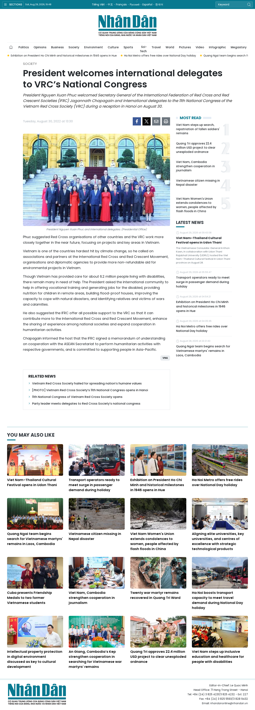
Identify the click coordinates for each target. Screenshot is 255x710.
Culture (113, 47)
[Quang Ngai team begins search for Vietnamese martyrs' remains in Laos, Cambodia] (35, 514)
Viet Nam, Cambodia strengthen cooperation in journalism (195, 166)
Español (147, 4)
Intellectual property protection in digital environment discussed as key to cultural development (34, 659)
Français (121, 4)
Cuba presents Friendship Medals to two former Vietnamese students (29, 597)
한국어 (159, 4)
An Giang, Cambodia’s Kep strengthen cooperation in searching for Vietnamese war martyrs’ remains (95, 659)
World (170, 47)
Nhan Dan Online (127, 26)
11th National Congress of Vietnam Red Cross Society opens (77, 397)
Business (57, 47)
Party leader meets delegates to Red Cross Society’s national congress (86, 403)
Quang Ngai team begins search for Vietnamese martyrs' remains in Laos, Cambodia (203, 350)
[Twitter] (146, 121)
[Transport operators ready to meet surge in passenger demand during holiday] (97, 460)
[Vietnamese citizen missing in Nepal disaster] (97, 514)
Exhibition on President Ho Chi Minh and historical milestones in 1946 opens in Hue (202, 306)
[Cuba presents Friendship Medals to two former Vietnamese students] (35, 573)
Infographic (217, 47)
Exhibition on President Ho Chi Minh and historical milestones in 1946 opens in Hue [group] (64, 55)
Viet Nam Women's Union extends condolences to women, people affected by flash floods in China (196, 205)
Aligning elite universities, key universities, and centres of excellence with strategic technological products (218, 541)
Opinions (40, 47)
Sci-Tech (143, 48)
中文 (110, 4)
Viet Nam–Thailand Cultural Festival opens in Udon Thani (199, 240)
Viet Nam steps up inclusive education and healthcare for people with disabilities (218, 656)
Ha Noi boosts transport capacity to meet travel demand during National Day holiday (217, 600)
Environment (93, 47)
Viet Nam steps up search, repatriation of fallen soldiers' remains (198, 129)
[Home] (11, 47)
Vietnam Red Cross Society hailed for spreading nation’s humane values (87, 383)
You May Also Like (31, 435)
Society (74, 47)
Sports (128, 47)
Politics (23, 47)
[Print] (166, 121)
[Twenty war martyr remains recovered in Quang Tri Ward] (158, 573)
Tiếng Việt (98, 4)
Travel (156, 47)
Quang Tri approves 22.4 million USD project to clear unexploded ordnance (195, 148)
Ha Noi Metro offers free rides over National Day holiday (202, 328)
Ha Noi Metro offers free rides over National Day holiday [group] (160, 55)
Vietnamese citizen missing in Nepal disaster (198, 183)
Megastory (239, 47)
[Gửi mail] (156, 121)
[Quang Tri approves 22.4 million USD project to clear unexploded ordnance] (158, 632)
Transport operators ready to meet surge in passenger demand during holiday (203, 282)
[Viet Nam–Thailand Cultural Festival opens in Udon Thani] (35, 460)
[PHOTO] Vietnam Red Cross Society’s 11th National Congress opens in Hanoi (90, 390)
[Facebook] (137, 121)
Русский (134, 4)
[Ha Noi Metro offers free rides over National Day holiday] (220, 460)
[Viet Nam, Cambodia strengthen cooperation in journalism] (97, 573)
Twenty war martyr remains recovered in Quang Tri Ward (155, 595)
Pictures (185, 47)
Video (200, 47)
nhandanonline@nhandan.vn (229, 703)
